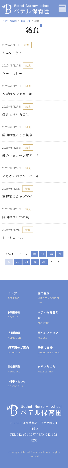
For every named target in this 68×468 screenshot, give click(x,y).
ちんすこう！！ (14, 52)
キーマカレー (12, 73)
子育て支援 (49, 351)
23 (17, 261)
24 (26, 261)
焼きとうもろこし (15, 114)
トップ (13, 295)
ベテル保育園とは (48, 317)
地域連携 (14, 368)
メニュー (62, 8)
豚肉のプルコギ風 (15, 217)
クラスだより (47, 368)
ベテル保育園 (9, 20)
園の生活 (49, 297)
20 (51, 254)
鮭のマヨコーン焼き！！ (20, 155)
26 (43, 261)
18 (34, 254)
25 (35, 261)
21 (59, 254)
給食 (26, 45)
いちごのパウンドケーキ (20, 176)
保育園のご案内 (18, 349)
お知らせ (25, 20)
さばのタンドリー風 (17, 93)
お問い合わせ (17, 383)
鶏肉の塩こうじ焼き (17, 134)
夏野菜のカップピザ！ (19, 196)
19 (42, 254)
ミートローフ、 (13, 237)
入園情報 (14, 335)
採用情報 (14, 314)
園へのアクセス (48, 335)
